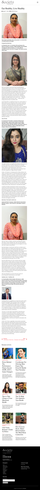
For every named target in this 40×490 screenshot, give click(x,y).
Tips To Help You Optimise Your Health (20, 398)
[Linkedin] (8, 457)
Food (3, 424)
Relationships (5, 465)
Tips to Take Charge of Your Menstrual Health (7, 399)
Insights (4, 471)
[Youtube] (10, 457)
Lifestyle (23, 394)
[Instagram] (3, 457)
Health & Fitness (13, 11)
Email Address (5, 478)
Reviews (4, 472)
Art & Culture (5, 467)
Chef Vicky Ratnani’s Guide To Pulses (7, 429)
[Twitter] (7, 457)
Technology (4, 470)
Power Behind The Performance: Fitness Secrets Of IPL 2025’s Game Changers (7, 367)
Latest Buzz (4, 473)
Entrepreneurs (5, 469)
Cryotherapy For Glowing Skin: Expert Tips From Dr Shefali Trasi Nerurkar (21, 366)
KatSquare (24, 488)
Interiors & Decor (5, 466)
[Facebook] (5, 457)
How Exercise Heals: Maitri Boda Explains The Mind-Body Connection (21, 430)
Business (4, 468)
